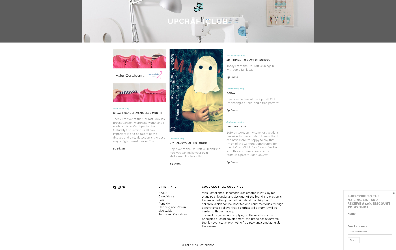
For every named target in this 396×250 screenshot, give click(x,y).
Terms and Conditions (173, 214)
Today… (231, 93)
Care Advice (166, 196)
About (163, 192)
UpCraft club (236, 126)
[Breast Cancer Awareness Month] (139, 75)
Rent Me (164, 203)
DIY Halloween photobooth (190, 143)
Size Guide (165, 210)
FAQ (161, 200)
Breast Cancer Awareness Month (137, 113)
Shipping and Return (172, 207)
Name (352, 213)
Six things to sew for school (248, 60)
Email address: (358, 226)
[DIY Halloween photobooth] (196, 90)
